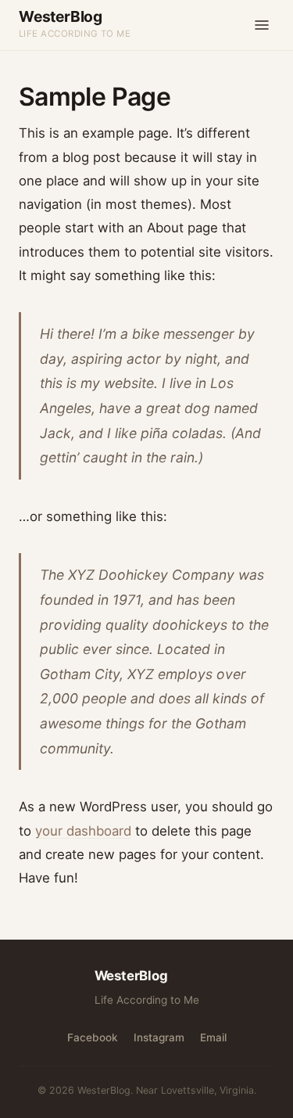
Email (213, 1037)
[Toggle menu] (261, 25)
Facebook (92, 1037)
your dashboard (83, 831)
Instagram (159, 1037)
